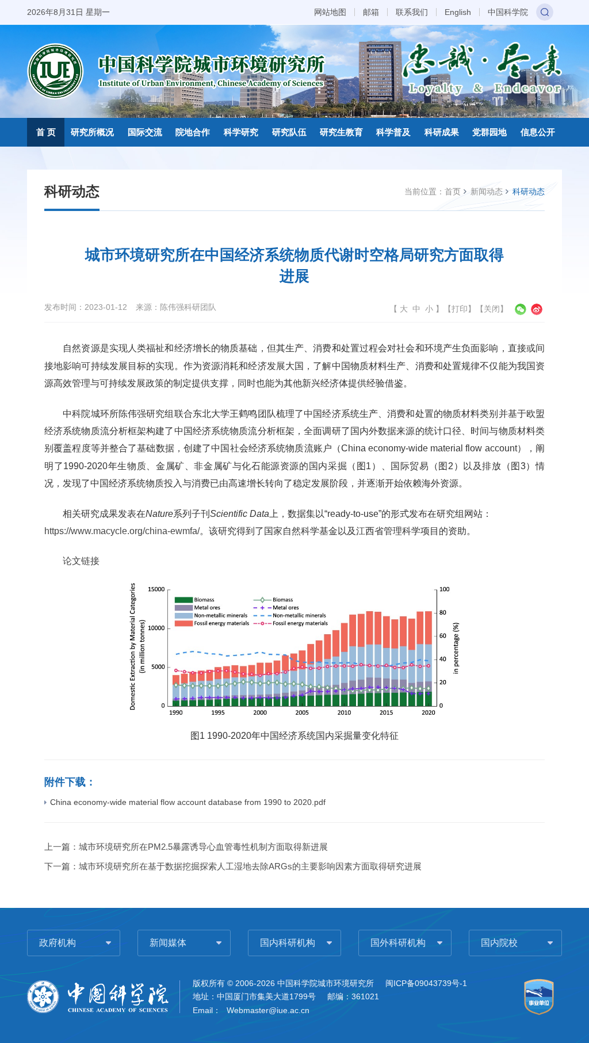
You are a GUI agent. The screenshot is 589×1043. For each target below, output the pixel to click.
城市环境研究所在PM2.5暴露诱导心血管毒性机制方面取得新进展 (203, 847)
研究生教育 (341, 132)
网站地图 (330, 12)
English (458, 12)
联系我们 (412, 12)
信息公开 (538, 132)
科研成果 (441, 132)
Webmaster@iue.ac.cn (268, 1010)
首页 (453, 191)
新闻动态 (487, 191)
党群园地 (489, 132)
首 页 (46, 132)
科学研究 (241, 132)
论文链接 (81, 561)
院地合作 (192, 132)
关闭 (492, 308)
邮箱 (371, 12)
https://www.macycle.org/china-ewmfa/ (122, 531)
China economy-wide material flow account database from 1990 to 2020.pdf (188, 802)
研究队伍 (289, 132)
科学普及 (393, 132)
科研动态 (528, 191)
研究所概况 (92, 132)
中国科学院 (508, 12)
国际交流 (145, 132)
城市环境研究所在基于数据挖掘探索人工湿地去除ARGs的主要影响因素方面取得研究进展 (250, 866)
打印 (460, 308)
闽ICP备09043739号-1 (426, 983)
